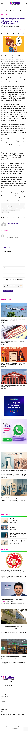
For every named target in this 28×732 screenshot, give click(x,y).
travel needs (4, 210)
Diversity (4, 14)
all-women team (5, 204)
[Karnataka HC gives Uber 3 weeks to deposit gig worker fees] (14, 376)
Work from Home (5, 212)
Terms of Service (15, 728)
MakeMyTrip (11, 208)
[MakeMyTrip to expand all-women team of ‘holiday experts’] (14, 44)
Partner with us (4, 696)
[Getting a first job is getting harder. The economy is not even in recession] (4, 542)
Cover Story (4, 709)
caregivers (12, 204)
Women (18, 210)
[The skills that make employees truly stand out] (4, 520)
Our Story (3, 694)
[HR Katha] (15, 3)
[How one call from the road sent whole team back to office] (14, 332)
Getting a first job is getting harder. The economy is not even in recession (17, 542)
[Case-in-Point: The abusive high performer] (4, 527)
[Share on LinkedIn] (7, 33)
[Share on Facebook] (18, 33)
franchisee (22, 204)
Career (2, 698)
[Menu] (2, 3)
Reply (25, 240)
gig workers (13, 206)
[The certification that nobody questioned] (14, 487)
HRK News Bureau (9, 26)
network (22, 208)
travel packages (12, 210)
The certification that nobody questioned (12, 498)
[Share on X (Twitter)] (13, 33)
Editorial (3, 711)
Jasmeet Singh (5, 208)
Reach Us (3, 701)
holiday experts (21, 206)
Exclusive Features (5, 707)
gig (9, 206)
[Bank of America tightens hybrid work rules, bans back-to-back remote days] (14, 310)
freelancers (4, 206)
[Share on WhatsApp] (24, 33)
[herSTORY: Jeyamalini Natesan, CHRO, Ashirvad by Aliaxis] (4, 535)
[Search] (26, 3)
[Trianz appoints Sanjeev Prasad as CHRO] (14, 589)
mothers (17, 208)
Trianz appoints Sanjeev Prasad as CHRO (12, 599)
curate (17, 204)
